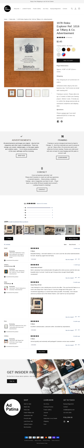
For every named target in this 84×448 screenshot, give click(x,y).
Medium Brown (69, 50)
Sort (65, 244)
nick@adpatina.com (68, 409)
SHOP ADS (21, 155)
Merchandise (27, 427)
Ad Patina (30, 440)
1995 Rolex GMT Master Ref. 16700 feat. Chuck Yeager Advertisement (16, 342)
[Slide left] (6, 93)
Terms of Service (55, 440)
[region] (42, 230)
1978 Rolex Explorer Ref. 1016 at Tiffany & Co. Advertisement (34, 19)
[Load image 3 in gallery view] (29, 93)
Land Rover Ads (28, 421)
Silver (59, 54)
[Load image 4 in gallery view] (37, 93)
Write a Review (74, 239)
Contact (65, 406)
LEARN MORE (62, 157)
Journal (46, 412)
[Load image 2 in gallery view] (20, 93)
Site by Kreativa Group (42, 443)
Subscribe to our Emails (50, 418)
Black (64, 50)
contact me (64, 113)
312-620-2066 (67, 412)
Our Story (46, 404)
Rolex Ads (12, 19)
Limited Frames (28, 424)
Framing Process (48, 406)
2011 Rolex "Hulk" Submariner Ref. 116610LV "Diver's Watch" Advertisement (17, 272)
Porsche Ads (27, 418)
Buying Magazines (68, 404)
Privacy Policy (46, 440)
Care (45, 424)
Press (45, 415)
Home (5, 19)
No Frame (59, 50)
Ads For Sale (27, 404)
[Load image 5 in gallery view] (45, 93)
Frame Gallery (48, 409)
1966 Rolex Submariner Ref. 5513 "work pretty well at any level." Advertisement (17, 327)
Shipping (46, 421)
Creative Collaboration (64, 54)
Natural (73, 50)
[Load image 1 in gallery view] (12, 93)
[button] (17, 8)
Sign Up (12, 381)
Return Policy (38, 440)
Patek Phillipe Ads (29, 412)
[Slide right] (51, 93)
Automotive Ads (28, 415)
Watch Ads (27, 406)
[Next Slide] (78, 230)
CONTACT (42, 189)
